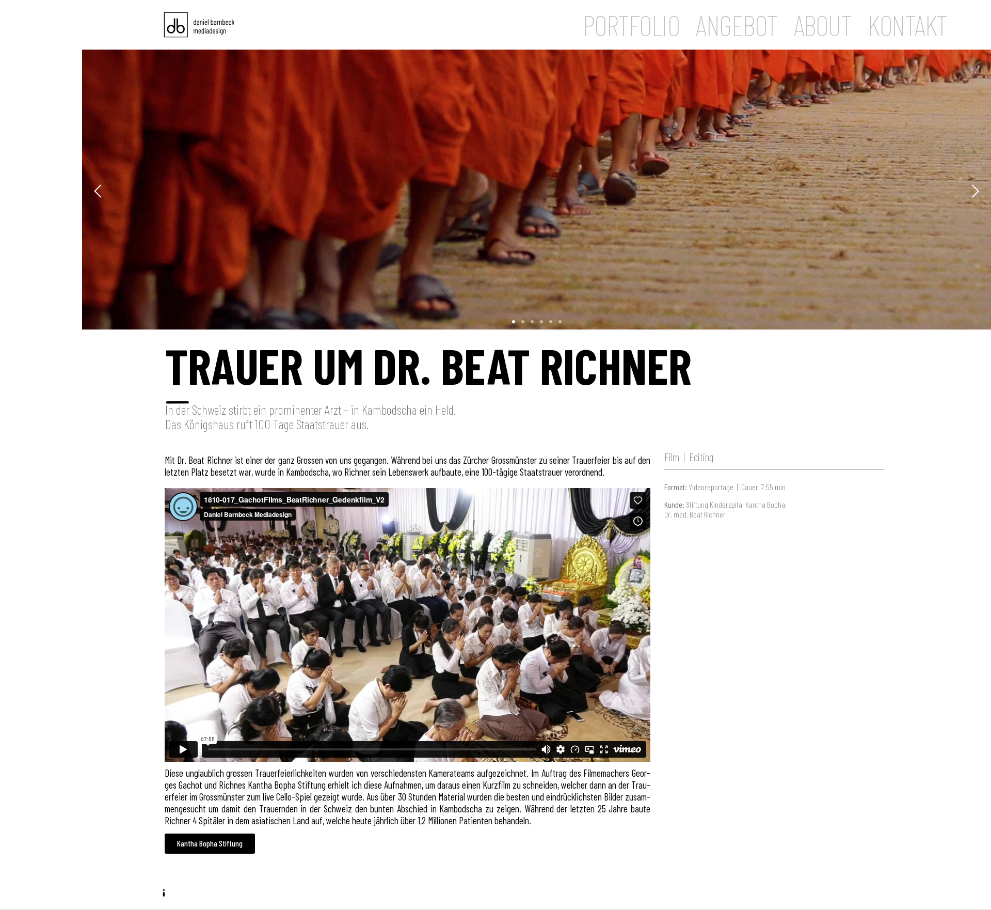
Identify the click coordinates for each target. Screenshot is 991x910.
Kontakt (907, 25)
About (823, 25)
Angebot (736, 25)
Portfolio (631, 25)
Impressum (200, 899)
